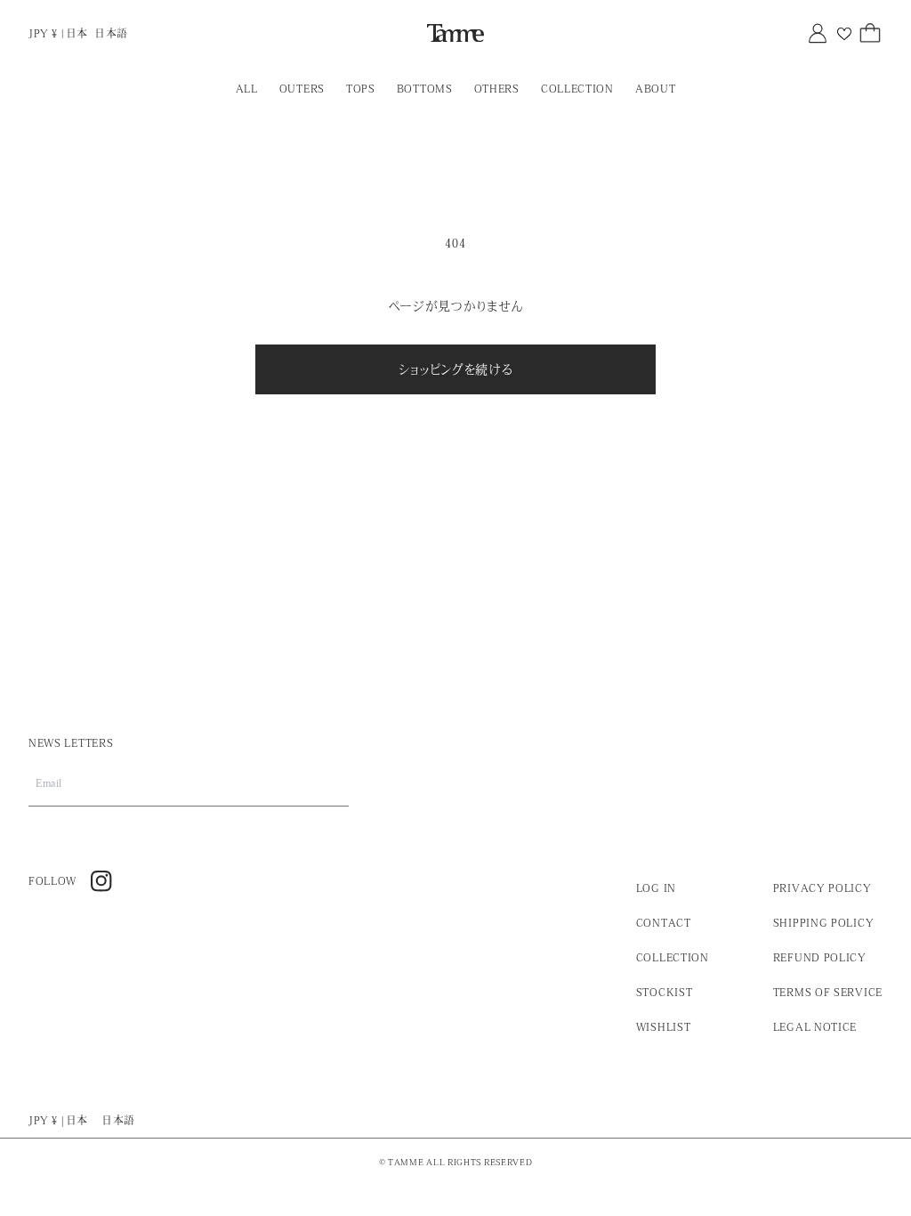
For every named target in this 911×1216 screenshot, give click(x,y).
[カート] (870, 33)
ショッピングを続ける (456, 369)
